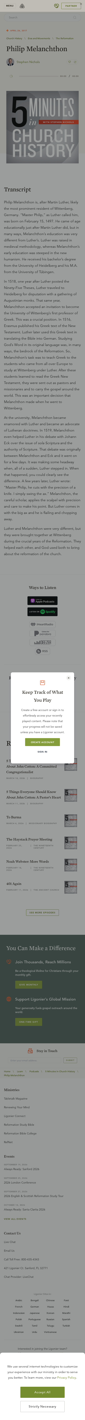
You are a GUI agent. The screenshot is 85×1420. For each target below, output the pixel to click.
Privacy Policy (66, 1378)
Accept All (42, 1392)
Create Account (42, 742)
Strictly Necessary (42, 1407)
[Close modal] (68, 678)
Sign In (42, 751)
